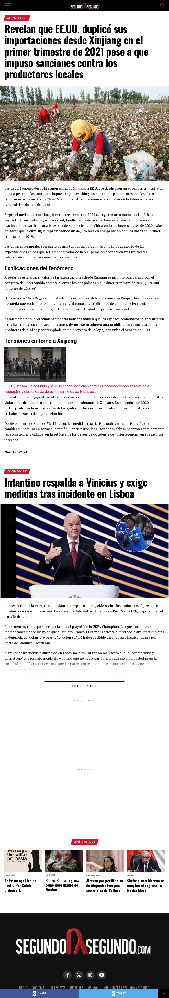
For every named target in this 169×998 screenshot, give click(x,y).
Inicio (23, 987)
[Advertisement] (84, 734)
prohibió (22, 408)
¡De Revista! (57, 987)
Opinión (93, 987)
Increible (76, 987)
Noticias (38, 987)
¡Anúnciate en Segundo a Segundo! (127, 987)
